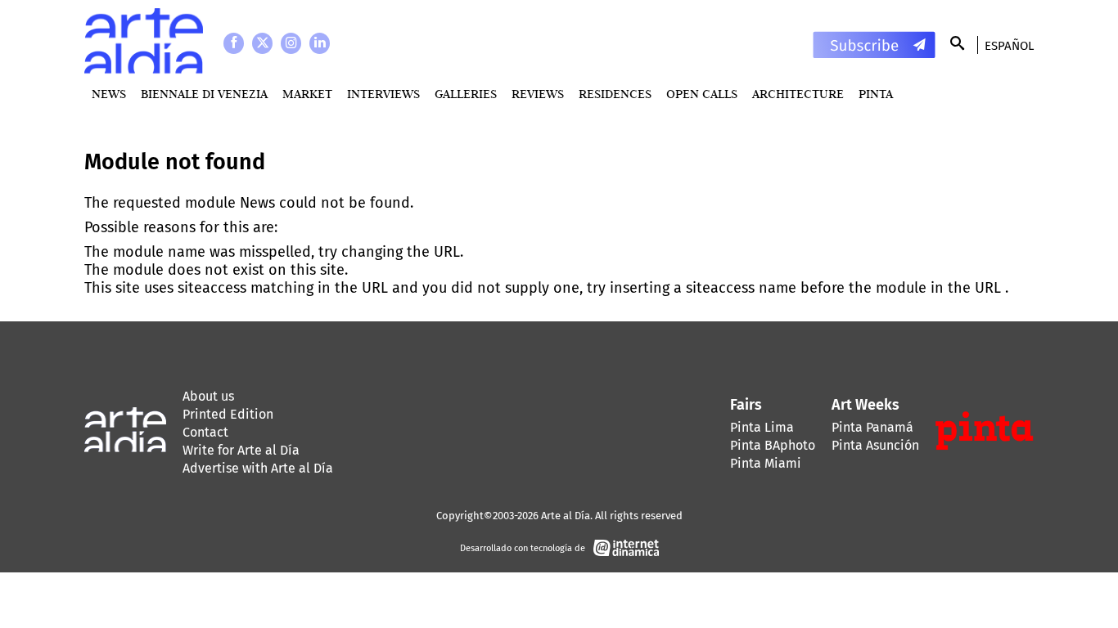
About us (208, 396)
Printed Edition (228, 414)
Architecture (798, 93)
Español (1009, 45)
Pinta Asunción (875, 445)
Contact (205, 432)
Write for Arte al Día (241, 450)
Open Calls (701, 93)
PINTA (876, 93)
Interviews (383, 93)
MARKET (307, 93)
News (109, 93)
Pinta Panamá (872, 427)
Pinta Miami (765, 463)
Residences (615, 93)
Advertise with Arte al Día (258, 468)
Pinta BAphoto (772, 445)
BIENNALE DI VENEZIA (204, 93)
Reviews (538, 93)
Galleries (466, 93)
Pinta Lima (762, 427)
